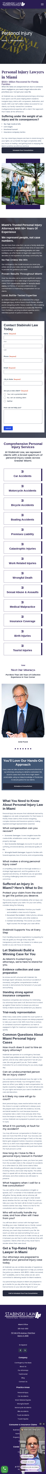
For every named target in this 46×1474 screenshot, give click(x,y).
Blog (23, 1378)
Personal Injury (23, 1392)
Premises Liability (22, 534)
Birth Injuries (22, 635)
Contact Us (23, 1382)
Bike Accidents (23, 1411)
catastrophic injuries (18, 283)
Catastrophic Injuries (22, 548)
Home (4, 40)
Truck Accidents (23, 1415)
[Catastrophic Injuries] (22, 544)
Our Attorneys (23, 1370)
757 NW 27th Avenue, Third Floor (23, 1333)
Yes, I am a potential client (17, 394)
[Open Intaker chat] (23, 1473)
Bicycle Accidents (22, 505)
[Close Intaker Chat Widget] (43, 1423)
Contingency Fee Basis (23, 1363)
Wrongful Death (22, 577)
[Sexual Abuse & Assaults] (22, 588)
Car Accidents (22, 476)
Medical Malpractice (22, 606)
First (5, 342)
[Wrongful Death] (22, 573)
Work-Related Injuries (23, 1400)
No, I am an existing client (16, 398)
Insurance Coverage (22, 621)
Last (5, 350)
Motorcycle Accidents (22, 490)
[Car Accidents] (22, 471)
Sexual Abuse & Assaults (23, 592)
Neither (10, 401)
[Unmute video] (32, 1445)
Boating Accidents (22, 519)
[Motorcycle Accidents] (22, 486)
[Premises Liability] (22, 529)
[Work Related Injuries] (22, 559)
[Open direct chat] (40, 1423)
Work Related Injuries (22, 563)
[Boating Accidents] (22, 515)
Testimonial (23, 1374)
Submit (8, 428)
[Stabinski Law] (14, 4)
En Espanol (23, 1345)
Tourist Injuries (22, 650)
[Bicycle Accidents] (22, 500)
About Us (23, 1366)
